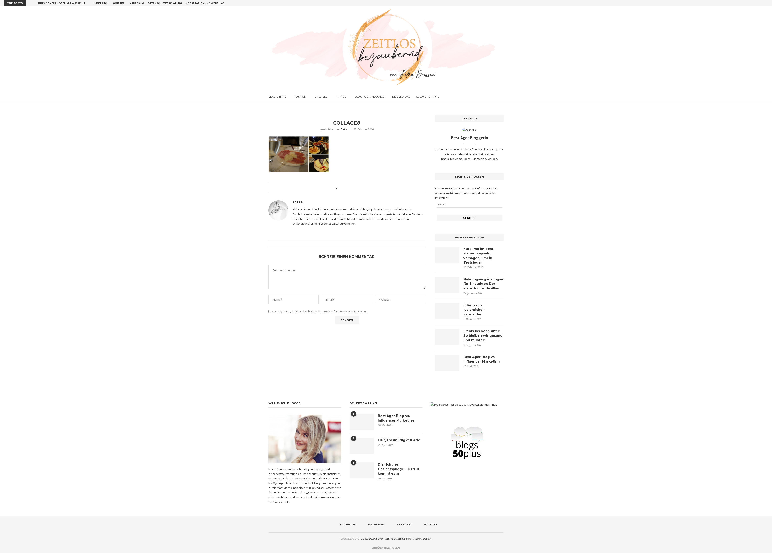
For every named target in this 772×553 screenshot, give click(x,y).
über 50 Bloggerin (474, 159)
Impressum (136, 3)
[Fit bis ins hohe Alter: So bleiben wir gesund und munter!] (447, 337)
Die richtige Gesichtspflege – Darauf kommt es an (398, 469)
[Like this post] (339, 188)
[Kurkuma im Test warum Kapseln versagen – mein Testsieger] (447, 255)
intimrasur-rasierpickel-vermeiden (474, 309)
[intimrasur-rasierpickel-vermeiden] (447, 311)
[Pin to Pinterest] (351, 188)
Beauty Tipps (277, 96)
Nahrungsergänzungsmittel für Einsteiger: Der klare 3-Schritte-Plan (483, 283)
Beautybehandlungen (370, 96)
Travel (341, 96)
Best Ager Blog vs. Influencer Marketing (481, 359)
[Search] (502, 97)
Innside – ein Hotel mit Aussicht (61, 3)
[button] (29, 3)
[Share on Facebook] (344, 188)
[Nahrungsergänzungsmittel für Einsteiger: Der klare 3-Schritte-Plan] (447, 285)
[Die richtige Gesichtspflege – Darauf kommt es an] (362, 470)
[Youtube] (767, 3)
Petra (344, 129)
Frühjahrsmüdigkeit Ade (399, 440)
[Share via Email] (355, 188)
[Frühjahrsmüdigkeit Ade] (362, 446)
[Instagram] (758, 3)
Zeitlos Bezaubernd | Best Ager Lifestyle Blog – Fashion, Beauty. (396, 538)
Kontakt (118, 3)
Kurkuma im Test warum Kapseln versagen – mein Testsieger (478, 255)
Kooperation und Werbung (205, 3)
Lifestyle (321, 96)
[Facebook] (753, 3)
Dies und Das (401, 96)
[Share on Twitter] (347, 188)
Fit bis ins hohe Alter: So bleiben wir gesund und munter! (483, 335)
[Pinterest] (762, 3)
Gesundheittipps (427, 96)
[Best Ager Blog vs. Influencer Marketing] (447, 363)
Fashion (300, 96)
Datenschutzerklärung (165, 3)
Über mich (101, 3)
